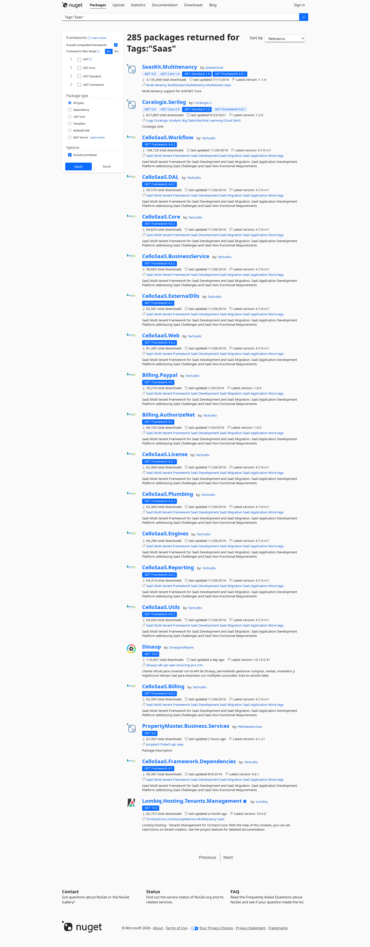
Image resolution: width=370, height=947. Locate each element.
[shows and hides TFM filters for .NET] (71, 59)
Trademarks (278, 928)
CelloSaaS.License (164, 454)
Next (228, 857)
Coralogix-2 (203, 102)
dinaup (151, 665)
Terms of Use (176, 928)
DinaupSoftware (181, 647)
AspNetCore (187, 819)
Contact (70, 892)
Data (191, 120)
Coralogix (161, 120)
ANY (116, 51)
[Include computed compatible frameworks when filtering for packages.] (115, 44)
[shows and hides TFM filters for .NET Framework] (71, 85)
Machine (202, 120)
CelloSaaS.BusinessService (175, 256)
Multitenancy (195, 85)
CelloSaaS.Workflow (168, 137)
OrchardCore (155, 819)
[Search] (303, 17)
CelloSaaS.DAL (160, 176)
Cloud (227, 120)
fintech (165, 744)
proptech (153, 744)
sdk (160, 665)
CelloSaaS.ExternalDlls (170, 295)
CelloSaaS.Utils (161, 607)
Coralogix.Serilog (164, 102)
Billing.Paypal (159, 375)
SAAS (237, 120)
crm (200, 665)
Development (209, 155)
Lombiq (261, 801)
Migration (234, 155)
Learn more (98, 38)
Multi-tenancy (156, 85)
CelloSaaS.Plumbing (167, 494)
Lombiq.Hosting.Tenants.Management (192, 800)
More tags (276, 155)
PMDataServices (250, 726)
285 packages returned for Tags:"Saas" (183, 43)
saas (172, 665)
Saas (227, 85)
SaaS (149, 155)
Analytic (175, 120)
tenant (167, 155)
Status (153, 892)
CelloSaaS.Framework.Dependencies (189, 761)
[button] (89, 37)
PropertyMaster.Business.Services (185, 725)
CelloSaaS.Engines (165, 533)
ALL (109, 51)
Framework (181, 155)
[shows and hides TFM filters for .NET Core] (71, 68)
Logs (149, 120)
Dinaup (151, 646)
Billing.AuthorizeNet (168, 414)
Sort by (256, 37)
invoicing (183, 665)
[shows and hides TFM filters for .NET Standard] (71, 76)
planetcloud (214, 67)
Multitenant (176, 85)
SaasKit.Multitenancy (169, 66)
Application (259, 155)
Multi (158, 155)
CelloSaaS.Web (160, 335)
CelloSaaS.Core (161, 216)
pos (193, 665)
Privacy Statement (250, 928)
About (158, 928)
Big (184, 120)
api (166, 665)
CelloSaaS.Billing (163, 686)
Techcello (209, 138)
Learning (215, 120)
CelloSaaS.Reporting (168, 567)
